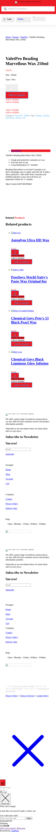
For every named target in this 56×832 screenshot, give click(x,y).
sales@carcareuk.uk (20, 529)
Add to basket (17, 95)
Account (9, 479)
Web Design (17, 689)
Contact (9, 499)
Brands (16, 37)
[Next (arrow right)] (4, 790)
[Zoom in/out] (1, 787)
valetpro (18, 118)
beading (38, 116)
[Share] (6, 787)
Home (8, 37)
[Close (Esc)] (9, 787)
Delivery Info (11, 508)
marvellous (10, 118)
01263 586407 (18, 526)
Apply (29, 818)
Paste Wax (19, 116)
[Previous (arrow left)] (1, 790)
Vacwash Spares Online (23, 686)
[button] (12, 100)
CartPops (15, 831)
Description (16, 151)
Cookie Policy (42, 696)
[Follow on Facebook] (8, 705)
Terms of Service (27, 696)
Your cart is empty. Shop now (12, 828)
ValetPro (24, 37)
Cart (7, 483)
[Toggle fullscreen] (4, 787)
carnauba (45, 116)
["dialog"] (28, 811)
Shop (8, 474)
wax (24, 118)
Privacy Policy (12, 504)
